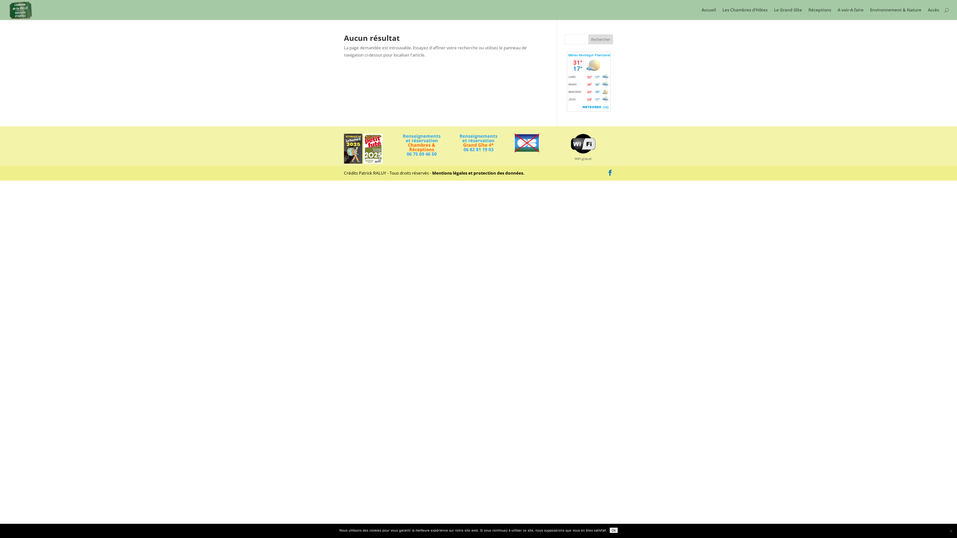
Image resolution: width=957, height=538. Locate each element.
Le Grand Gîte (788, 10)
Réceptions (819, 10)
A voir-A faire (851, 10)
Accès (933, 10)
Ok (614, 530)
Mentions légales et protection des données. (478, 173)
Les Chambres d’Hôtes (745, 10)
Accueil (709, 10)
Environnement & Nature (895, 10)
